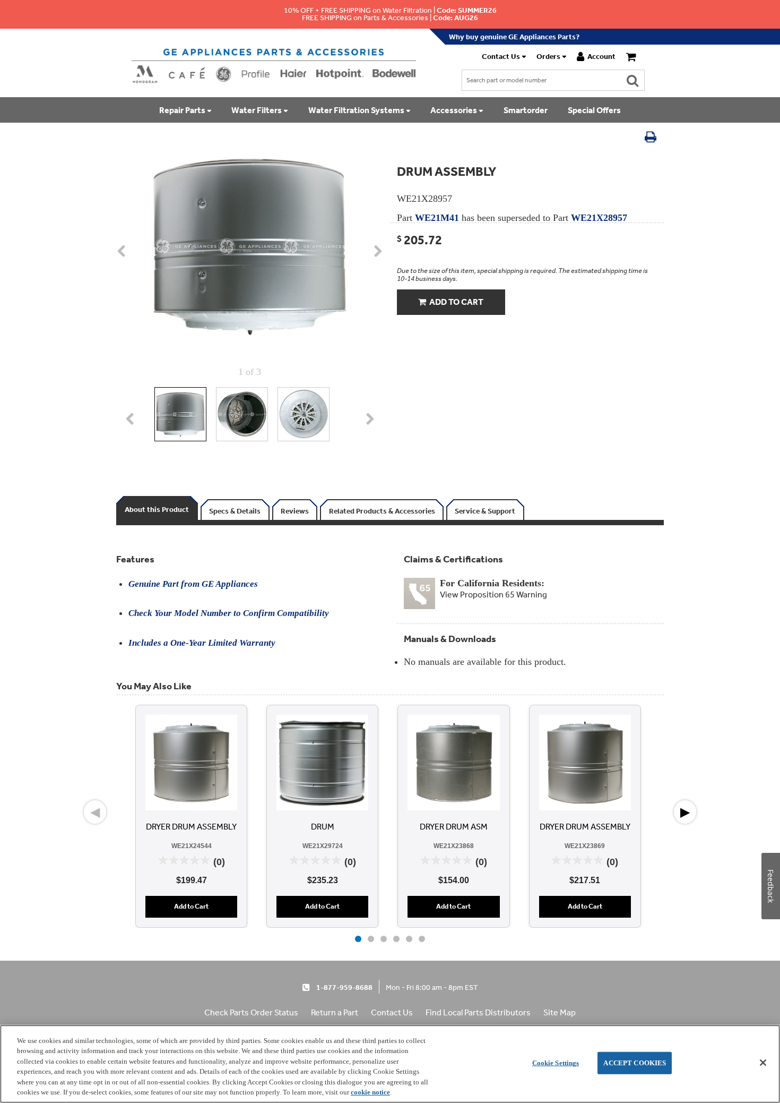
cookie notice (370, 1092)
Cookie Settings (555, 1063)
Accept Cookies (634, 1063)
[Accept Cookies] (763, 1062)
